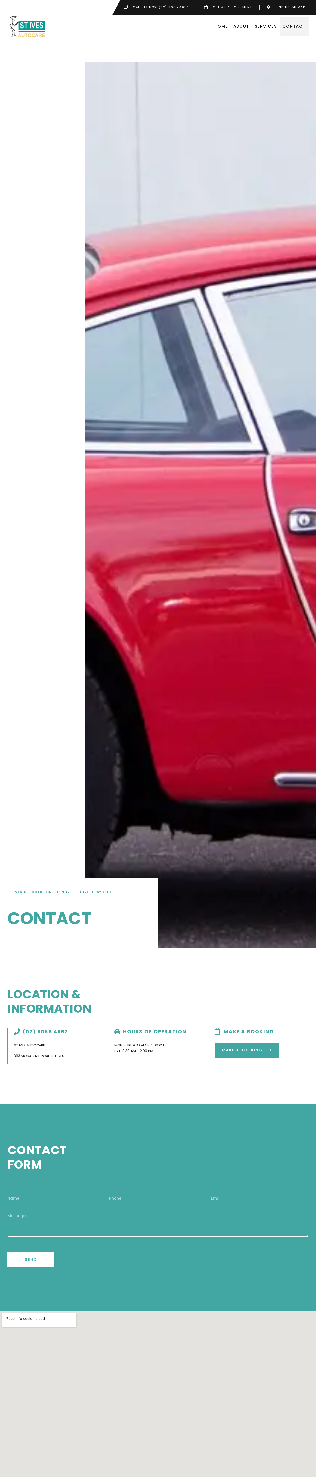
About (241, 26)
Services (266, 26)
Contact (294, 26)
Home (221, 26)
